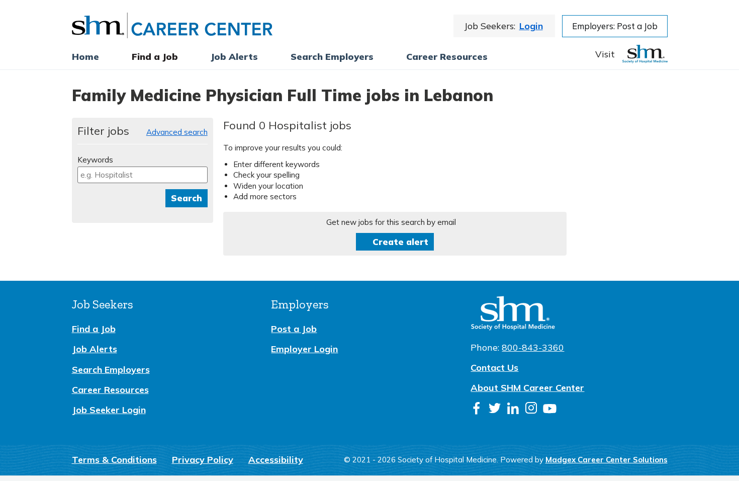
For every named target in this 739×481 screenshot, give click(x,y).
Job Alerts (94, 349)
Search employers (332, 56)
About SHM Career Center (527, 387)
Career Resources (447, 56)
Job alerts (234, 56)
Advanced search (177, 132)
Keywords (95, 160)
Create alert (400, 241)
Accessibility (275, 459)
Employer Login (304, 349)
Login (531, 26)
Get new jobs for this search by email (391, 222)
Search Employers (111, 369)
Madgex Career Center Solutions (606, 459)
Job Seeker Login (109, 410)
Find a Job (155, 56)
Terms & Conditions (114, 459)
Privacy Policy (202, 459)
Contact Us (494, 367)
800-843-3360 (533, 347)
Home (85, 56)
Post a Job (294, 329)
